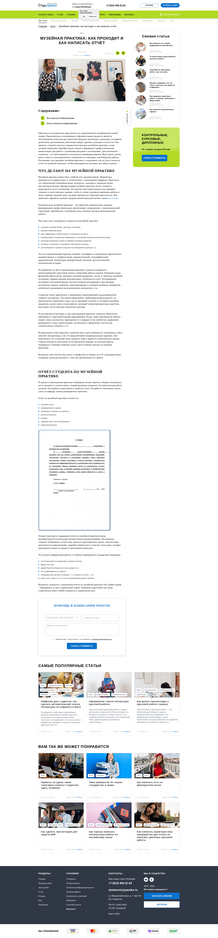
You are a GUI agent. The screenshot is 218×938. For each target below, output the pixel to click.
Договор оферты (73, 892)
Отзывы (71, 14)
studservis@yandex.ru (123, 889)
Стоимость (71, 879)
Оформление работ (130, 21)
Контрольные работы (91, 21)
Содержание (127, 118)
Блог (102, 14)
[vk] (146, 879)
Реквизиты (71, 900)
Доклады (74, 21)
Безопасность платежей (76, 896)
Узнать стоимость (82, 646)
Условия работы (73, 883)
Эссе (172, 21)
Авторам (149, 5)
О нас (60, 14)
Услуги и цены (45, 14)
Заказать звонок (162, 896)
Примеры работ (45, 883)
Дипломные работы (59, 21)
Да (84, 16)
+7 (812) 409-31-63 (120, 883)
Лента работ (43, 887)
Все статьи (43, 21)
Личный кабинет (171, 14)
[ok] (151, 879)
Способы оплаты (73, 905)
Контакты (129, 14)
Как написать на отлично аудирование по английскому (161, 44)
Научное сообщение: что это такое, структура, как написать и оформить (162, 85)
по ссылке (113, 198)
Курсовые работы (111, 21)
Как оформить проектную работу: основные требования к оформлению (162, 98)
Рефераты (161, 21)
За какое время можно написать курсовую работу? (163, 58)
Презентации (147, 21)
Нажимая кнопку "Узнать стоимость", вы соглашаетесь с (84, 639)
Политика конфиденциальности (80, 887)
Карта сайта (114, 914)
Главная (41, 879)
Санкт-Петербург (127, 879)
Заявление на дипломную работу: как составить (160, 71)
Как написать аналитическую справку (162, 111)
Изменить (93, 16)
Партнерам (115, 14)
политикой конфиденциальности (102, 639)
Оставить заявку (170, 5)
